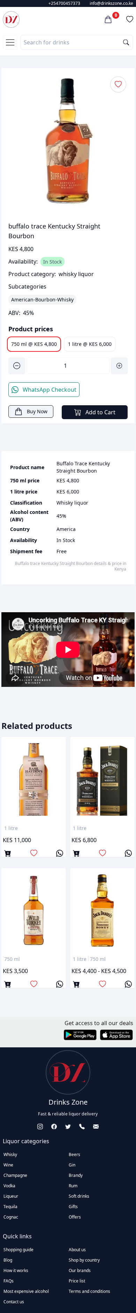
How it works (15, 1270)
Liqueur (10, 1196)
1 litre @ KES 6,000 (90, 344)
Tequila (10, 1207)
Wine (8, 1165)
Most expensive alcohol (26, 1291)
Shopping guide (18, 1250)
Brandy (76, 1175)
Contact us (13, 1302)
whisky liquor (76, 274)
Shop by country (84, 1260)
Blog (7, 1260)
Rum (73, 1186)
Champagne (15, 1175)
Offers (75, 1217)
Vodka (9, 1186)
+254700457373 (64, 3)
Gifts (73, 1207)
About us (77, 1250)
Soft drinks (79, 1196)
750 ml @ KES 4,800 (34, 344)
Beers (74, 1154)
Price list (77, 1281)
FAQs (8, 1281)
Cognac (10, 1217)
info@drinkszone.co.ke (111, 3)
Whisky (10, 1154)
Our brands (80, 1270)
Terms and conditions (89, 1291)
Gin (72, 1165)
